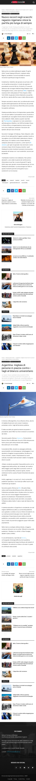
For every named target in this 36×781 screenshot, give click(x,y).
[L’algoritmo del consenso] (6, 304)
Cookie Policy (21, 779)
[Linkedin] (8, 38)
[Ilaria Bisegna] (3, 34)
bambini (17, 180)
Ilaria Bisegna (8, 33)
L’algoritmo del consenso (20, 301)
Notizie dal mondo (10, 9)
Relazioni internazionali (5, 252)
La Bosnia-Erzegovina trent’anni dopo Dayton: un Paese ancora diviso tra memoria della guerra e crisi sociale (23, 285)
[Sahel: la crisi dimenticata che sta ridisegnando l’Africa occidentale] (6, 249)
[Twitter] (16, 38)
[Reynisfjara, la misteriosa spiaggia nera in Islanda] (6, 318)
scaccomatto (24, 182)
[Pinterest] (20, 38)
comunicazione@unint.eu (13, 752)
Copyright (10, 779)
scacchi (22, 180)
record (27, 180)
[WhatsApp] (24, 38)
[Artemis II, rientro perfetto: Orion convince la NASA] (6, 240)
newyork (12, 180)
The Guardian (8, 121)
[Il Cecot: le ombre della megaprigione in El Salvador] (6, 346)
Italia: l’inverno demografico (20, 274)
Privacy (15, 779)
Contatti (28, 779)
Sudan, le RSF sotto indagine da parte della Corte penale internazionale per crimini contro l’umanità (23, 294)
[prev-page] (3, 265)
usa (7, 180)
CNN (24, 90)
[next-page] (5, 265)
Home (3, 9)
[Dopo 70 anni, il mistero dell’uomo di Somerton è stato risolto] (6, 337)
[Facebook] (12, 38)
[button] (33, 2)
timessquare (5, 182)
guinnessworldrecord (15, 182)
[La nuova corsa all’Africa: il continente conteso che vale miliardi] (6, 258)
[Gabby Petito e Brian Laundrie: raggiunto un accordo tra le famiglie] (6, 327)
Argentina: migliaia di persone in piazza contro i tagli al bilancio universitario (9, 201)
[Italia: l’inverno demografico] (6, 276)
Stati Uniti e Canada (15, 13)
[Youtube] (24, 767)
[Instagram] (20, 767)
